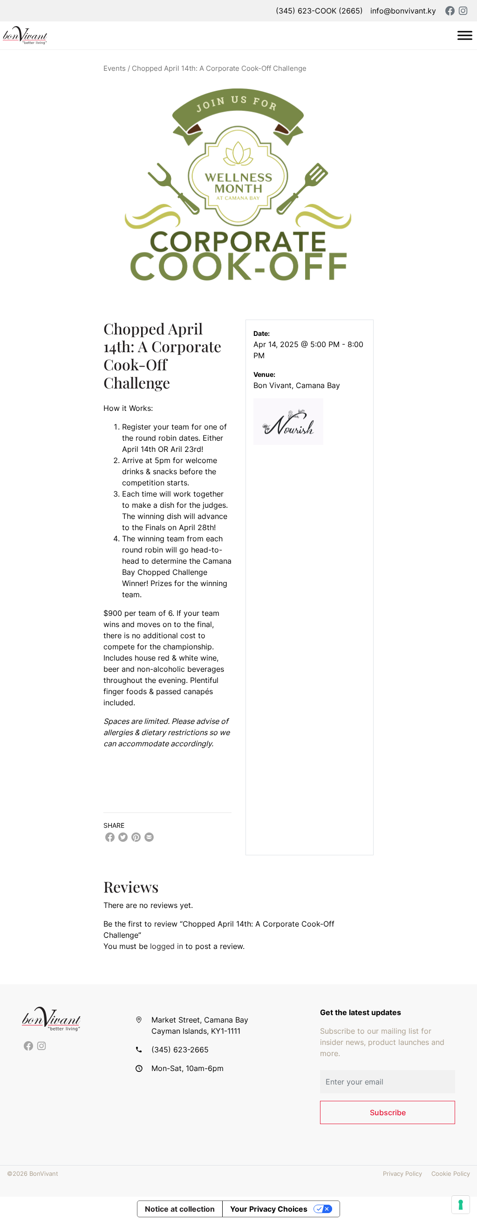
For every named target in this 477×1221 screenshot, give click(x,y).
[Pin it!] (136, 837)
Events (114, 68)
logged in (166, 946)
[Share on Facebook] (109, 837)
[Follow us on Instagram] (41, 1046)
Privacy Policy (402, 1173)
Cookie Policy (450, 1173)
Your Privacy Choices (268, 1209)
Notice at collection (180, 1209)
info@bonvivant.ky (403, 10)
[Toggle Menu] (464, 35)
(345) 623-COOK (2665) (319, 10)
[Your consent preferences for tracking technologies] (461, 1205)
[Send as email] (149, 837)
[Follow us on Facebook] (28, 1046)
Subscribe (388, 1112)
